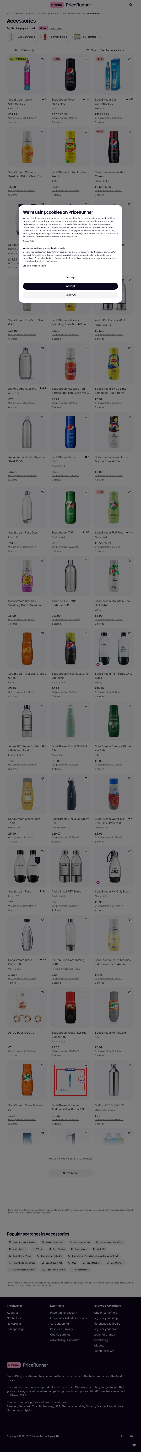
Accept (70, 286)
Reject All (70, 295)
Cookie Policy (29, 241)
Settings (70, 277)
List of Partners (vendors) (34, 266)
